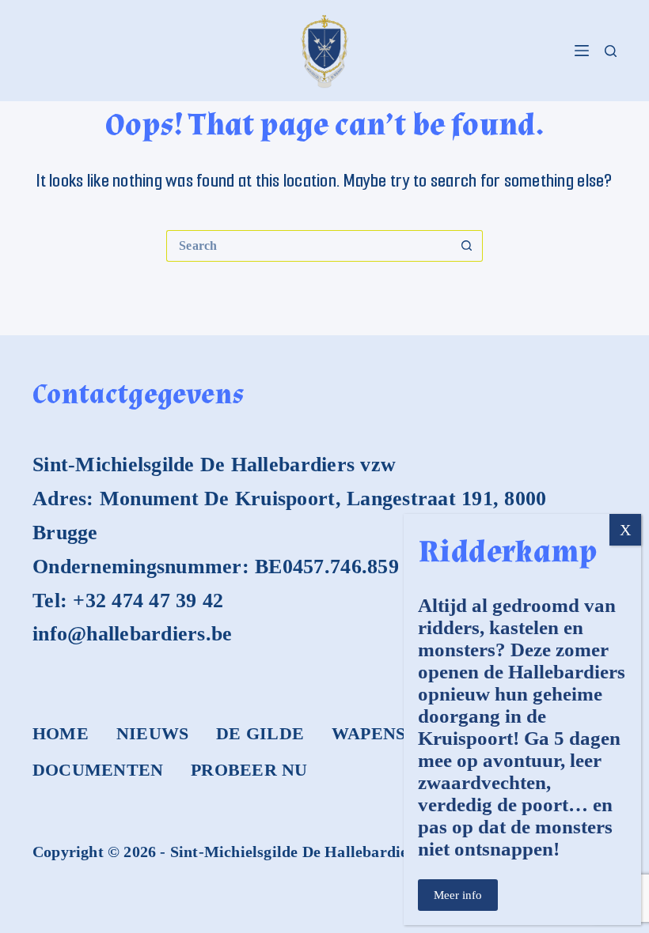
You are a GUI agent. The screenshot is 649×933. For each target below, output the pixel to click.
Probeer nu (249, 770)
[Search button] (467, 246)
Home (60, 733)
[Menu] (582, 50)
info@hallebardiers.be (132, 633)
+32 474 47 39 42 (148, 600)
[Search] (611, 51)
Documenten (97, 770)
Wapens (368, 733)
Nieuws (152, 733)
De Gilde (260, 733)
